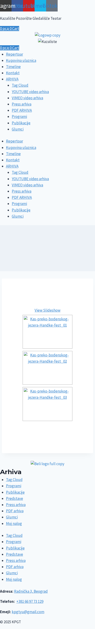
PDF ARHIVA (22, 110)
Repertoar (14, 54)
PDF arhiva (15, 510)
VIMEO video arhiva (27, 97)
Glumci (18, 129)
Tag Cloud (20, 85)
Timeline (13, 66)
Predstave (14, 498)
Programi (19, 116)
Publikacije (21, 122)
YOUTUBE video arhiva (30, 91)
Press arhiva (21, 104)
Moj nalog (14, 523)
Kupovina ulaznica (21, 60)
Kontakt (13, 72)
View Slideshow (47, 310)
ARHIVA (12, 79)
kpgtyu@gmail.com (28, 611)
